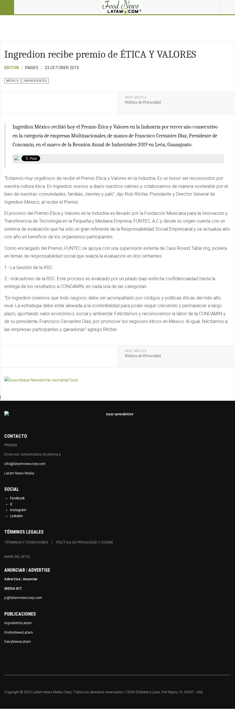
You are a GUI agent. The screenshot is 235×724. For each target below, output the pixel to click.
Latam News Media (19, 473)
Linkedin (16, 516)
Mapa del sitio (17, 557)
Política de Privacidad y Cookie (84, 542)
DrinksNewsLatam (18, 632)
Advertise (12, 579)
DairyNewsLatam (17, 642)
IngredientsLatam (18, 623)
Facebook (17, 498)
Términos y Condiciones (26, 542)
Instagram (18, 510)
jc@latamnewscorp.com (23, 598)
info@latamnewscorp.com (25, 464)
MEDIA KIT (13, 589)
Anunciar (30, 579)
